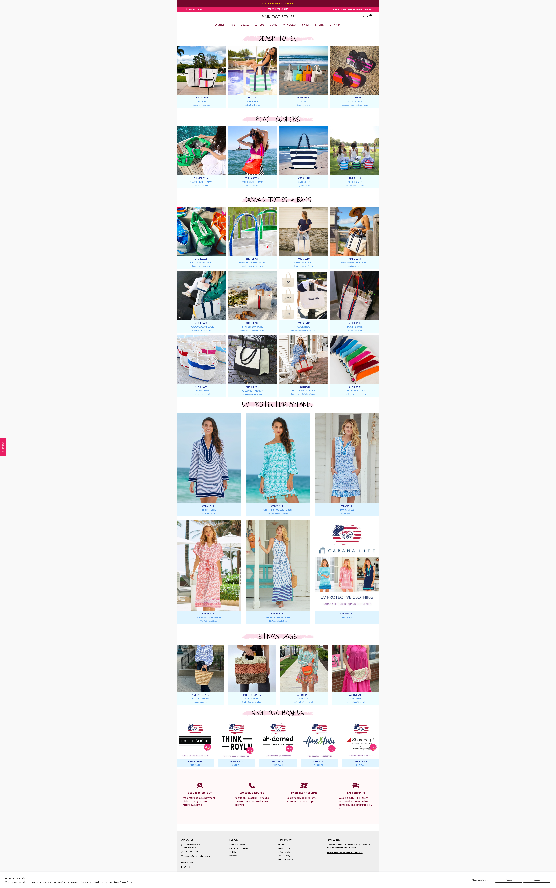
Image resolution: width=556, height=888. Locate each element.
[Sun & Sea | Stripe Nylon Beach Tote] (252, 70)
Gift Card (335, 25)
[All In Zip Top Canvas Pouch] (354, 359)
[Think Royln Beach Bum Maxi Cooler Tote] (201, 151)
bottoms (259, 25)
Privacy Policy (284, 855)
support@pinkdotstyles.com (197, 856)
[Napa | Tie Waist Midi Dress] (209, 565)
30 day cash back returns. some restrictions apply (302, 799)
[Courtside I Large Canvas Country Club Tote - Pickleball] (303, 295)
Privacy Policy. (126, 882)
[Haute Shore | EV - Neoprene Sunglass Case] (354, 70)
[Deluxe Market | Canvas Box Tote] (252, 359)
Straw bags (278, 636)
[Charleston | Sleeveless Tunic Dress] (347, 458)
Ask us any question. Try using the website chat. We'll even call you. (252, 801)
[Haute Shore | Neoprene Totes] (201, 70)
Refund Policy (284, 848)
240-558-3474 (195, 9)
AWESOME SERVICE (252, 793)
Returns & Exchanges (238, 848)
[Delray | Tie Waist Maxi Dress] (278, 565)
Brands (305, 25)
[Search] (362, 17)
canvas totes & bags (278, 200)
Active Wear (289, 25)
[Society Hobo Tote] (354, 295)
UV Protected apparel (278, 404)
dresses (245, 25)
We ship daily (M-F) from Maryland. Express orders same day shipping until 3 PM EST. (355, 803)
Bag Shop (219, 25)
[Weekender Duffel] (303, 359)
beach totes (278, 39)
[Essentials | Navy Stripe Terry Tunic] (209, 458)
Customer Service (237, 845)
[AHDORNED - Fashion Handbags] (278, 740)
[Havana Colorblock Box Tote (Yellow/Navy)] (201, 295)
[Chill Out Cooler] (354, 151)
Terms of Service (285, 859)
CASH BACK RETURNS (304, 793)
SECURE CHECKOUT (200, 793)
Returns (319, 25)
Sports (273, 25)
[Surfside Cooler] (303, 151)
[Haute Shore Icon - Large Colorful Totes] (303, 70)
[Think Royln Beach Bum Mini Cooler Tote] (252, 151)
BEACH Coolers (278, 119)
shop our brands (278, 713)
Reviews (233, 855)
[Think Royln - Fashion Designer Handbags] (236, 740)
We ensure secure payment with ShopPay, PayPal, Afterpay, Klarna (199, 801)
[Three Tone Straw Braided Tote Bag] (200, 668)
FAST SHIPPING (356, 793)
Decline (537, 880)
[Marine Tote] (201, 359)
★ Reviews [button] (3, 447)
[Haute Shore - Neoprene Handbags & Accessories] (195, 740)
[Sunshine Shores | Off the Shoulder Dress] (278, 458)
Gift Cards (234, 852)
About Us (282, 845)
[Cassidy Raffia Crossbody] (304, 668)
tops (232, 25)
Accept (509, 880)
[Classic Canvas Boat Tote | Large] (201, 231)
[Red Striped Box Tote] (252, 295)
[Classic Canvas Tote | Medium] (252, 231)
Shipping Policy (284, 852)
